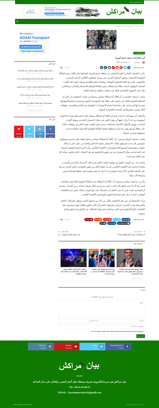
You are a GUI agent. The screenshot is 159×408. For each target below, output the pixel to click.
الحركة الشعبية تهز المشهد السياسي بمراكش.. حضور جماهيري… (35, 87)
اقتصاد (142, 53)
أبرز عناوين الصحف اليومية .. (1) (69, 234)
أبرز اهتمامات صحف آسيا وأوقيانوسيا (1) (131, 234)
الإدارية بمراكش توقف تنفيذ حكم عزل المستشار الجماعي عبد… (34, 78)
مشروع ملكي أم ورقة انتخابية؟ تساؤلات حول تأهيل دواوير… (34, 103)
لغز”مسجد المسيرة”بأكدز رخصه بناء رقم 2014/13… (34, 95)
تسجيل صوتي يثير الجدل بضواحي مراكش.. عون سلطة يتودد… (34, 70)
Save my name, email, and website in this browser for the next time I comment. (117, 331)
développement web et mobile (23, 404)
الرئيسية (136, 53)
